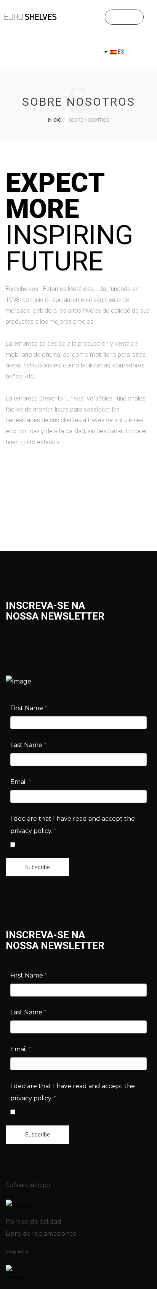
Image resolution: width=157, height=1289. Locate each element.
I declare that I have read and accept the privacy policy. (72, 824)
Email (20, 781)
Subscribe (37, 867)
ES (120, 52)
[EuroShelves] (30, 17)
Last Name (28, 745)
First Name (28, 708)
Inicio (54, 120)
